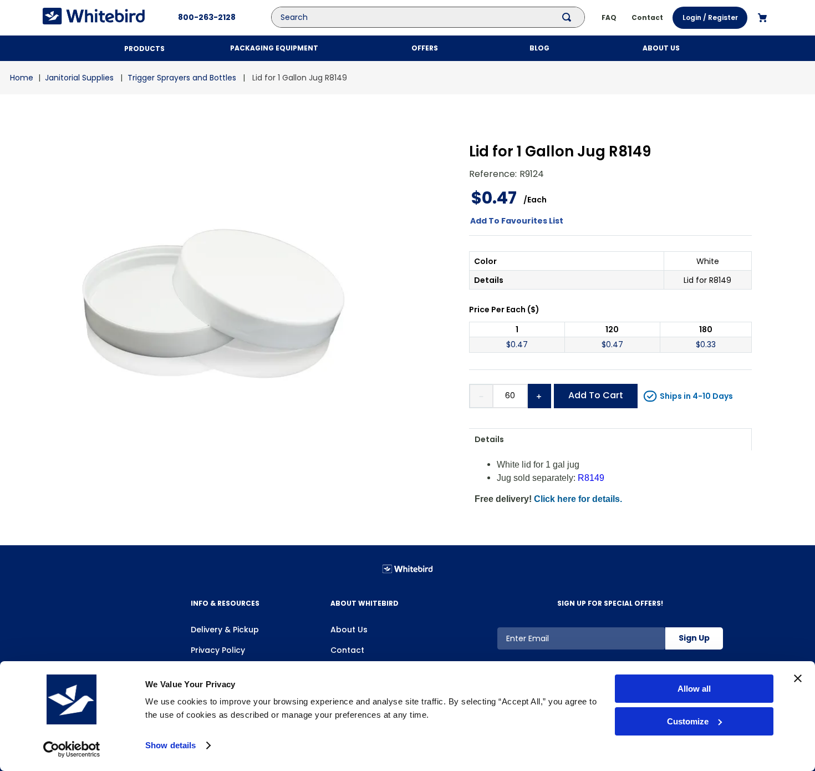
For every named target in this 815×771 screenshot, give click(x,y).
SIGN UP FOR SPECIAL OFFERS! (610, 603)
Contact (347, 650)
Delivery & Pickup (225, 629)
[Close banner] (798, 678)
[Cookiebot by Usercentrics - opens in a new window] (71, 749)
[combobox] (436, 17)
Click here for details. (578, 499)
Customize (688, 721)
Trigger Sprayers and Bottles (182, 77)
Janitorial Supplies (79, 77)
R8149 (591, 478)
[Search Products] (568, 17)
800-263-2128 (207, 17)
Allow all (694, 688)
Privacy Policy (218, 650)
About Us (349, 629)
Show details (170, 745)
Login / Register (710, 17)
